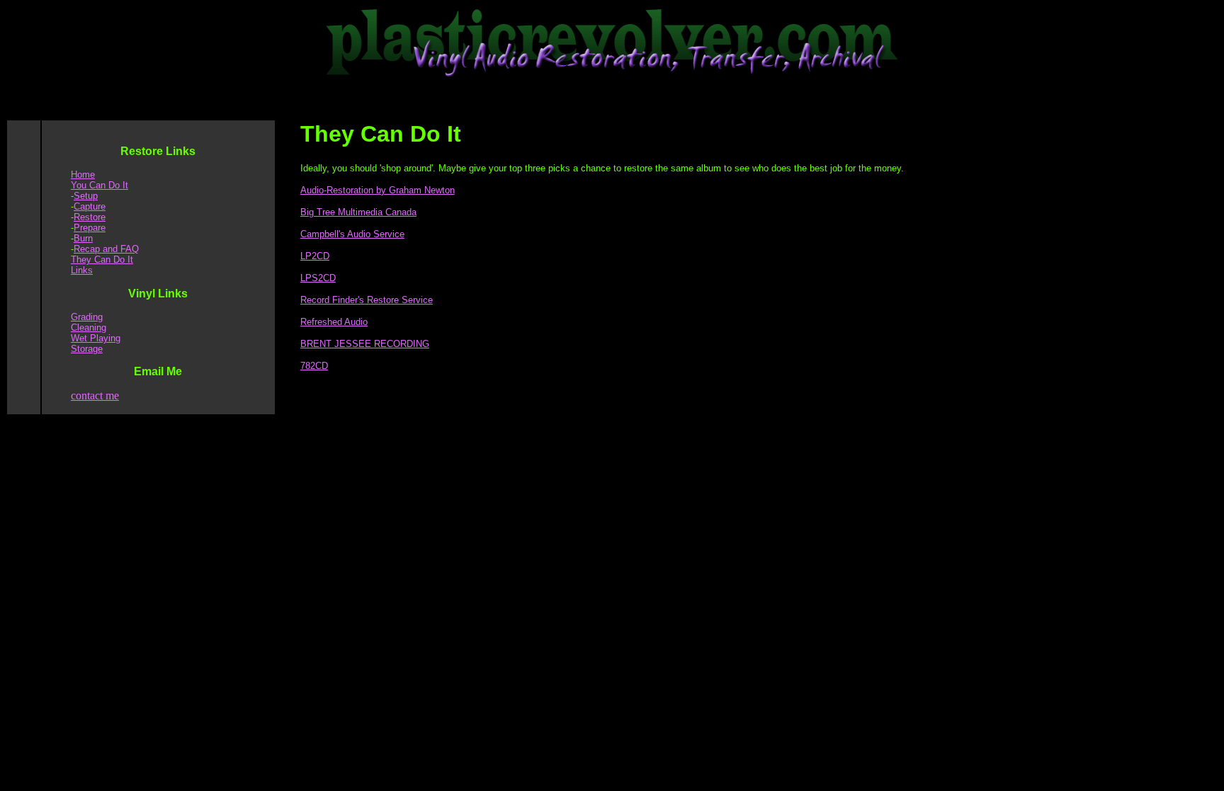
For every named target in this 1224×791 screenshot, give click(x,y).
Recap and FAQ (106, 249)
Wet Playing (95, 338)
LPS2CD (318, 278)
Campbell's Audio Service (352, 234)
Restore (90, 217)
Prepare (90, 227)
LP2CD (314, 256)
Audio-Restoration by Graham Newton (377, 190)
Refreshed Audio (334, 322)
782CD (314, 365)
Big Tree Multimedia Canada (358, 212)
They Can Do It (102, 259)
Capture (90, 206)
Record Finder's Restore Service (366, 300)
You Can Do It (99, 185)
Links (82, 270)
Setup (86, 195)
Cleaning (88, 327)
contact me (95, 395)
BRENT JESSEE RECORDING (364, 343)
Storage (87, 348)
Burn (83, 238)
